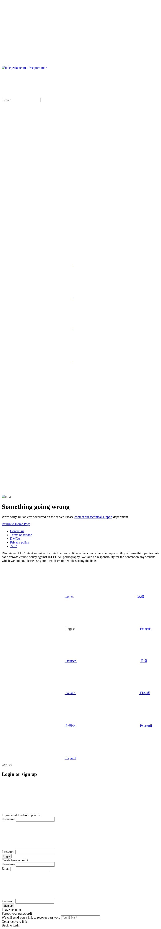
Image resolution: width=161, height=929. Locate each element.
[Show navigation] (80, 34)
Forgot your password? (17, 913)
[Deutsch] (41, 393)
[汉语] (105, 264)
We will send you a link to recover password (31, 917)
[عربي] (42, 264)
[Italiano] (42, 328)
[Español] (105, 361)
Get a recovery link (14, 921)
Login (6, 856)
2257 (13, 546)
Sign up (8, 905)
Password (8, 851)
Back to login (10, 925)
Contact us (17, 531)
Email (5, 868)
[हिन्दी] (105, 296)
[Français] (42, 296)
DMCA (15, 538)
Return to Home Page (16, 524)
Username (8, 819)
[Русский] (41, 200)
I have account (11, 909)
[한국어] (42, 361)
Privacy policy (19, 542)
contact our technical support (93, 517)
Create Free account (15, 860)
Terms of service (21, 535)
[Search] (80, 462)
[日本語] (105, 328)
